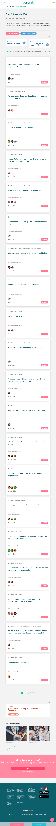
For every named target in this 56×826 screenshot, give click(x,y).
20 (10, 176)
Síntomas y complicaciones (33, 51)
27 (10, 396)
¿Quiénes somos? (10, 789)
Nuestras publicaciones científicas (9, 803)
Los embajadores (10, 795)
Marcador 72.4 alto (15, 316)
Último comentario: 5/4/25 (14, 451)
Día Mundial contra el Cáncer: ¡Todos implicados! (39, 746)
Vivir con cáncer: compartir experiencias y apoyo (26, 410)
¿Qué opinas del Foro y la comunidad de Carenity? (24, 710)
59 (10, 145)
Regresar (8, 10)
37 (10, 334)
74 (10, 205)
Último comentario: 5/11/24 (14, 608)
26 (15, 459)
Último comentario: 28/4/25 (14, 420)
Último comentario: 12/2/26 (14, 168)
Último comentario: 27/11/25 (15, 294)
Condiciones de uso (21, 796)
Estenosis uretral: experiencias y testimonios (25, 347)
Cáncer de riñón (13, 43)
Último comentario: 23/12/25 (15, 231)
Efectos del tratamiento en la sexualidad (23, 285)
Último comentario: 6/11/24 (14, 577)
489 (11, 459)
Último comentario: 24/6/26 (14, 74)
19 (15, 491)
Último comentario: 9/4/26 (14, 105)
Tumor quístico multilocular (19, 662)
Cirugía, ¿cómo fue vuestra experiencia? (23, 505)
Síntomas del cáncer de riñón (37, 44)
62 (10, 585)
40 (10, 82)
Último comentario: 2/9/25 (14, 357)
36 (10, 554)
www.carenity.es (17, 814)
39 (10, 271)
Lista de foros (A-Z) (32, 796)
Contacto (19, 799)
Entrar (39, 824)
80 (10, 617)
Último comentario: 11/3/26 (14, 137)
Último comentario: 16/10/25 (15, 325)
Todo (9, 51)
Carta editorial (20, 791)
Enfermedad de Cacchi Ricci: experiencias (24, 190)
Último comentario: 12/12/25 (15, 262)
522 (11, 491)
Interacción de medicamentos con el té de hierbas (27, 253)
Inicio (7, 6)
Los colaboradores (10, 798)
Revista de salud (31, 789)
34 (10, 428)
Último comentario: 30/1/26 (14, 197)
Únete (27, 768)
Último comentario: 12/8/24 (14, 671)
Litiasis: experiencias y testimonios (21, 127)
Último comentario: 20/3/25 (14, 483)
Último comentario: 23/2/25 (14, 545)
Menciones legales (21, 795)
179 (11, 522)
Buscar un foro (31, 790)
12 (10, 365)
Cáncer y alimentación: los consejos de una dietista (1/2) (16, 747)
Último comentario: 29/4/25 (14, 388)
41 (10, 114)
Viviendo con (18, 51)
